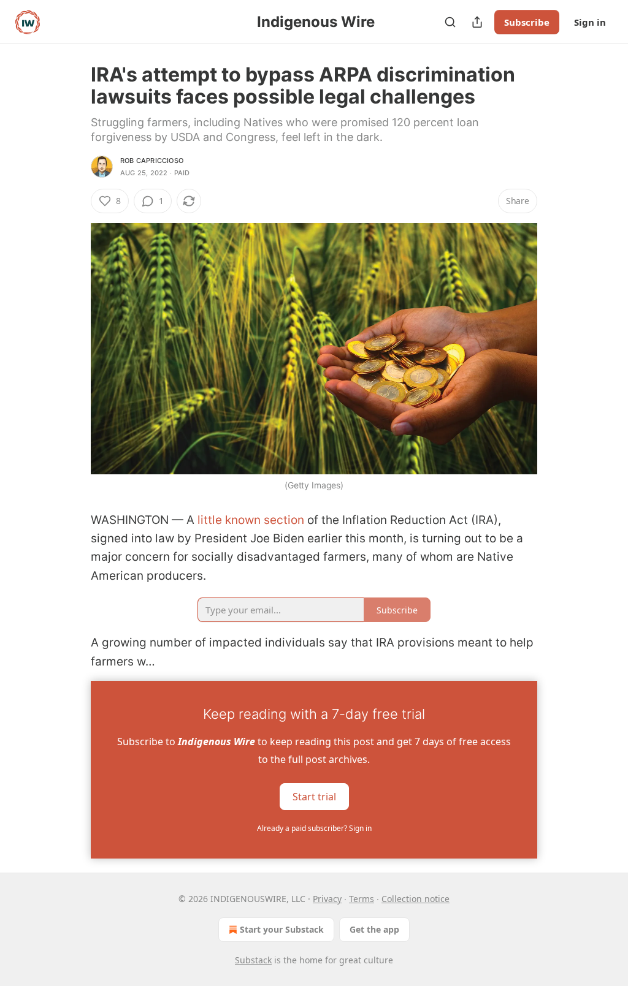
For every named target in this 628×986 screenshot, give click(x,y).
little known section (250, 520)
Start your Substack (282, 929)
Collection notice (415, 898)
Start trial (314, 796)
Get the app (374, 929)
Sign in (590, 22)
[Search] (450, 22)
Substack (253, 960)
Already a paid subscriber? (314, 828)
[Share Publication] (477, 22)
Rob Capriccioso (151, 160)
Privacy (327, 898)
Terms (361, 898)
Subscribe (527, 22)
